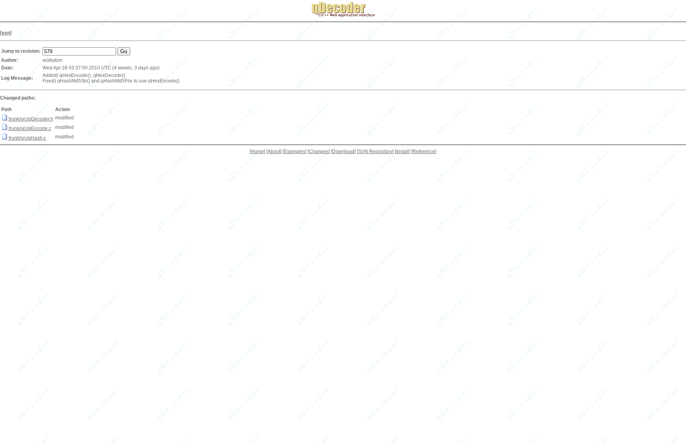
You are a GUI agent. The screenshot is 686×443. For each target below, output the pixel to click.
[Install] (402, 151)
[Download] (343, 151)
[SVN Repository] (375, 151)
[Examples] (294, 151)
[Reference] (423, 151)
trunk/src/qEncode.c (29, 128)
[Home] (257, 151)
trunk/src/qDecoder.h (30, 119)
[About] (273, 151)
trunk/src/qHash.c (27, 138)
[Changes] (319, 151)
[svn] (6, 33)
